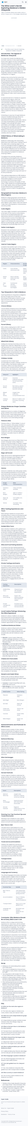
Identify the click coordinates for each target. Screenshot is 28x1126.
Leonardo (19, 45)
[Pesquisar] (23, 2)
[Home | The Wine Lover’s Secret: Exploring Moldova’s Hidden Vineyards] (7, 2)
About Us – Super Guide (7, 1108)
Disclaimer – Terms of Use (8, 1114)
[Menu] (26, 2)
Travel (3, 45)
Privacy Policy (4, 1111)
